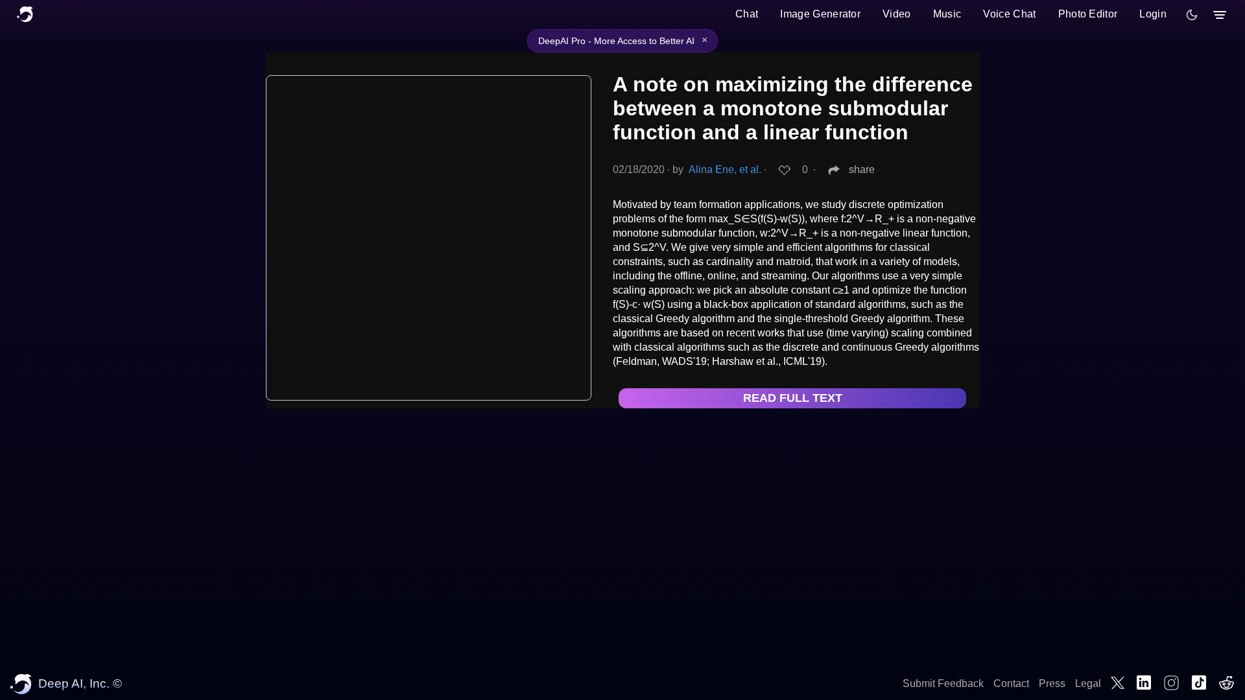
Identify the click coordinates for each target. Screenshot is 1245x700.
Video (897, 13)
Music (947, 13)
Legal (1088, 683)
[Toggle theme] (1191, 15)
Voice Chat (1009, 13)
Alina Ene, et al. (725, 169)
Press (1052, 683)
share (862, 169)
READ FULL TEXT (792, 397)
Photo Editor (1088, 13)
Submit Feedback (943, 683)
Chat (746, 13)
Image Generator (820, 13)
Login (1153, 13)
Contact (1011, 683)
